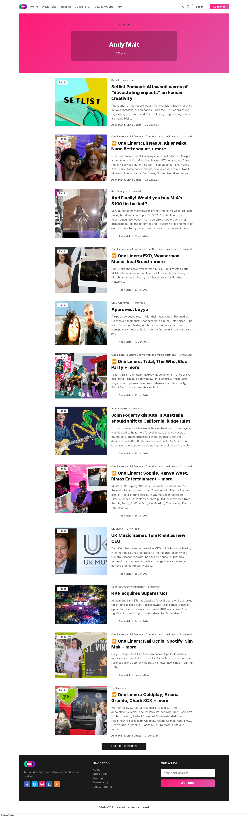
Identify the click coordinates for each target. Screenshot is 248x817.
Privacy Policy (7, 815)
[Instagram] (42, 784)
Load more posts (124, 746)
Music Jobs (49, 6)
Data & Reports (103, 6)
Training (65, 6)
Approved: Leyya (129, 309)
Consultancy (82, 6)
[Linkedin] (49, 784)
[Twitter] (35, 784)
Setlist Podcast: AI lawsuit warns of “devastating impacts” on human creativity (149, 92)
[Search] (188, 6)
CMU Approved (120, 302)
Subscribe (219, 6)
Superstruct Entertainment (127, 586)
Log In (199, 6)
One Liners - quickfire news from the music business (143, 136)
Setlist (115, 80)
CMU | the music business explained (128, 807)
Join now (188, 783)
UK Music (117, 528)
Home (34, 6)
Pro (119, 6)
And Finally (118, 191)
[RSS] (57, 784)
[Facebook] (27, 784)
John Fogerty (119, 408)
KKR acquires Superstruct (139, 593)
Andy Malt (125, 236)
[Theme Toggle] (183, 6)
